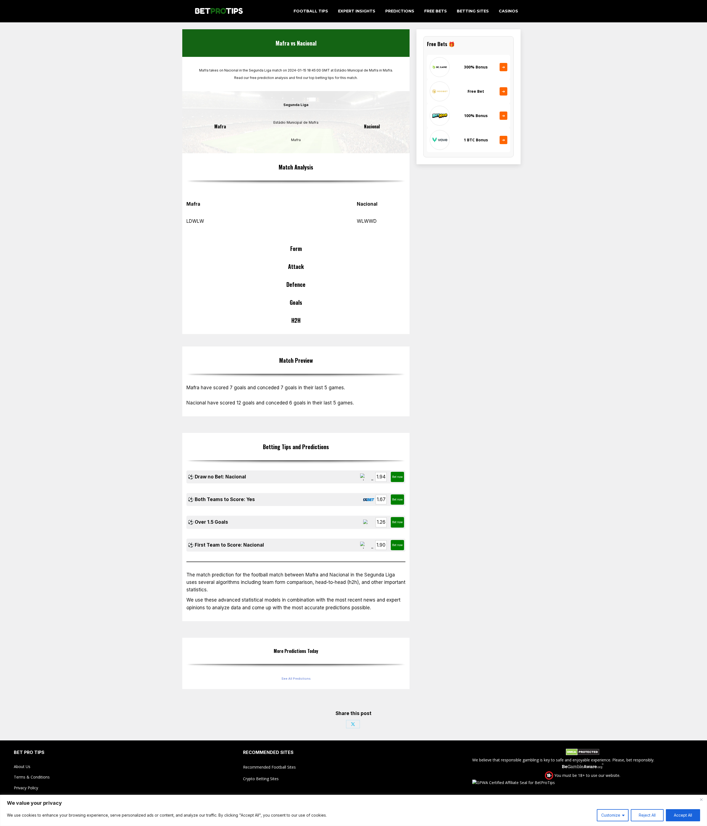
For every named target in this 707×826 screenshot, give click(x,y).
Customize (610, 815)
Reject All (647, 815)
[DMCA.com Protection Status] (582, 753)
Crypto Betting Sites (261, 778)
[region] (353, 810)
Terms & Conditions (32, 777)
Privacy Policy (26, 787)
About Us (22, 766)
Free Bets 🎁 (441, 43)
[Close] (701, 799)
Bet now (397, 476)
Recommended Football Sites (269, 767)
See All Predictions (296, 679)
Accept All (683, 815)
